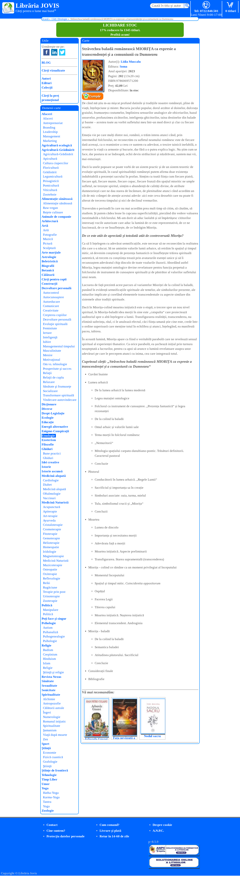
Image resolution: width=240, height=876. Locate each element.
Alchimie (49, 699)
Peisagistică (51, 181)
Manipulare (50, 610)
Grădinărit (50, 172)
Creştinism (50, 654)
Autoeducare (51, 301)
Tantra (47, 802)
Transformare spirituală (58, 395)
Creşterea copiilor (55, 315)
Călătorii (48, 275)
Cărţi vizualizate (53, 70)
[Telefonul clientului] (206, 5)
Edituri (47, 83)
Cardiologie (51, 480)
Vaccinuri (49, 498)
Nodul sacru (152, 736)
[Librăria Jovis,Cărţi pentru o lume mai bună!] (8, 8)
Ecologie (48, 417)
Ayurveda (49, 520)
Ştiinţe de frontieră (55, 770)
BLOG (46, 62)
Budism (48, 650)
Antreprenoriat (53, 123)
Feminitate (50, 328)
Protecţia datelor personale (65, 836)
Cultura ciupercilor (55, 163)
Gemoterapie (51, 538)
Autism (47, 627)
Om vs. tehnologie (55, 364)
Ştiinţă (46, 748)
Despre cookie (162, 825)
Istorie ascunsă (52, 471)
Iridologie (49, 551)
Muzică (48, 239)
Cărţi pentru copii (54, 279)
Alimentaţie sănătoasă (57, 199)
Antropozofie (52, 703)
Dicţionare (49, 404)
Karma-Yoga (51, 797)
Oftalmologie (52, 493)
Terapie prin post (54, 592)
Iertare (47, 333)
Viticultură (50, 190)
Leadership (50, 132)
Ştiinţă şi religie (53, 672)
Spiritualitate (51, 694)
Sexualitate (49, 685)
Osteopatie (50, 569)
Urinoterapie (51, 596)
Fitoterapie (50, 534)
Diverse (47, 409)
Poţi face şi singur (54, 618)
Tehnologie (49, 775)
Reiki (46, 583)
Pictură (47, 243)
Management (51, 136)
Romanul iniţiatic (54, 721)
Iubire (47, 342)
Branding (49, 127)
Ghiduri (47, 449)
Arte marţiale (51, 252)
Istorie (46, 467)
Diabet (47, 484)
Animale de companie (56, 216)
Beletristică (50, 261)
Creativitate (50, 310)
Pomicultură (51, 185)
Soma (123, 66)
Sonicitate (49, 690)
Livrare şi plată (110, 830)
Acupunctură (51, 507)
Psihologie (49, 623)
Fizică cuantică (53, 757)
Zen (45, 739)
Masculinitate (52, 350)
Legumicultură (52, 176)
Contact (52, 825)
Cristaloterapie (53, 525)
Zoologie (48, 810)
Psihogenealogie (54, 636)
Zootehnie (49, 194)
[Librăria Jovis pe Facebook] (46, 52)
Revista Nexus (51, 677)
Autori (46, 78)
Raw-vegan (50, 208)
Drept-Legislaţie (53, 413)
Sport (45, 744)
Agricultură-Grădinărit (58, 150)
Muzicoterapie (52, 565)
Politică (47, 605)
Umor (46, 784)
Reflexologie (51, 578)
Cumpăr (95, 96)
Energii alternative (55, 426)
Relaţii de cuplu (53, 377)
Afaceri (47, 114)
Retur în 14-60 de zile (114, 836)
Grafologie (50, 761)
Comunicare (51, 306)
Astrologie (49, 257)
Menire (47, 355)
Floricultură (51, 167)
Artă (45, 225)
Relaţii (47, 373)
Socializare (50, 391)
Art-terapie (50, 516)
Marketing (50, 141)
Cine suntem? (55, 830)
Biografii (48, 266)
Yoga (45, 788)
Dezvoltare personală (56, 288)
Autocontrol (51, 292)
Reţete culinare (53, 212)
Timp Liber (49, 779)
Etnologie (48, 435)
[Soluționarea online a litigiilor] (174, 867)
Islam (46, 663)
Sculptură (49, 248)
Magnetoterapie (53, 556)
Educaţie (48, 422)
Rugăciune (50, 587)
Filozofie (48, 444)
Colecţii (47, 87)
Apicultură (50, 158)
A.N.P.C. (158, 830)
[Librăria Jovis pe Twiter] (62, 52)
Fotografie (50, 234)
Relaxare (49, 382)
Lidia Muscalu (131, 61)
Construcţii (49, 283)
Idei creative (50, 462)
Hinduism (49, 659)
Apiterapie (50, 511)
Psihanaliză (50, 632)
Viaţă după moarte (55, 735)
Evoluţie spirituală (55, 324)
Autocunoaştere (53, 297)
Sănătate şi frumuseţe (57, 386)
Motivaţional (51, 359)
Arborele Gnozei (96, 739)
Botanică (48, 270)
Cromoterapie (52, 529)
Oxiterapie (50, 574)
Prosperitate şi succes (57, 368)
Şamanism (49, 730)
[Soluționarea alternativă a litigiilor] (174, 854)
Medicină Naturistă (55, 502)
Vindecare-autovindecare (59, 400)
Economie (49, 752)
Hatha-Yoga (51, 793)
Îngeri (47, 712)
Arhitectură (50, 221)
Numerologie (51, 717)
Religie (46, 645)
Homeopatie (51, 547)
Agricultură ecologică (57, 145)
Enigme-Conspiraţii (55, 431)
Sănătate (48, 681)
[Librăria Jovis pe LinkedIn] (54, 52)
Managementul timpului (59, 346)
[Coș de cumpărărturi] (231, 5)
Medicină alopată (54, 476)
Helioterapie (51, 543)
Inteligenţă (50, 337)
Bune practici (52, 453)
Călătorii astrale (53, 708)
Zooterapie (50, 601)
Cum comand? (109, 825)
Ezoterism (49, 440)
